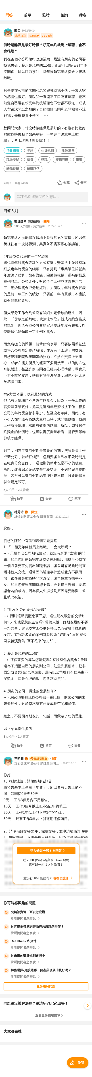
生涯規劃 (47, 150)
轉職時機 (62, 159)
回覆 (77, 499)
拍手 (20, 499)
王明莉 (19, 758)
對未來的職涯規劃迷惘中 (28, 955)
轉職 (44, 159)
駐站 (46, 15)
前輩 (27, 15)
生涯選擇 (68, 150)
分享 (83, 182)
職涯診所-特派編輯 (27, 221)
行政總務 (12, 150)
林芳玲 (19, 512)
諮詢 (64, 15)
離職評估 (33, 168)
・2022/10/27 (54, 226)
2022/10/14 (29, 30)
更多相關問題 (46, 986)
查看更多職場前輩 (47, 1015)
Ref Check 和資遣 (24, 941)
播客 (82, 15)
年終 (30, 150)
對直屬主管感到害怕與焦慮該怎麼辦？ (37, 926)
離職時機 (12, 168)
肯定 (49, 499)
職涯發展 (12, 159)
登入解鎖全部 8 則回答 (46, 850)
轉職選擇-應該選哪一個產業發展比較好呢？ (41, 970)
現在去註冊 (61, 878)
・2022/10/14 (61, 516)
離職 (79, 159)
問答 (9, 15)
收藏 (66, 182)
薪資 (30, 159)
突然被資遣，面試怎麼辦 (28, 912)
